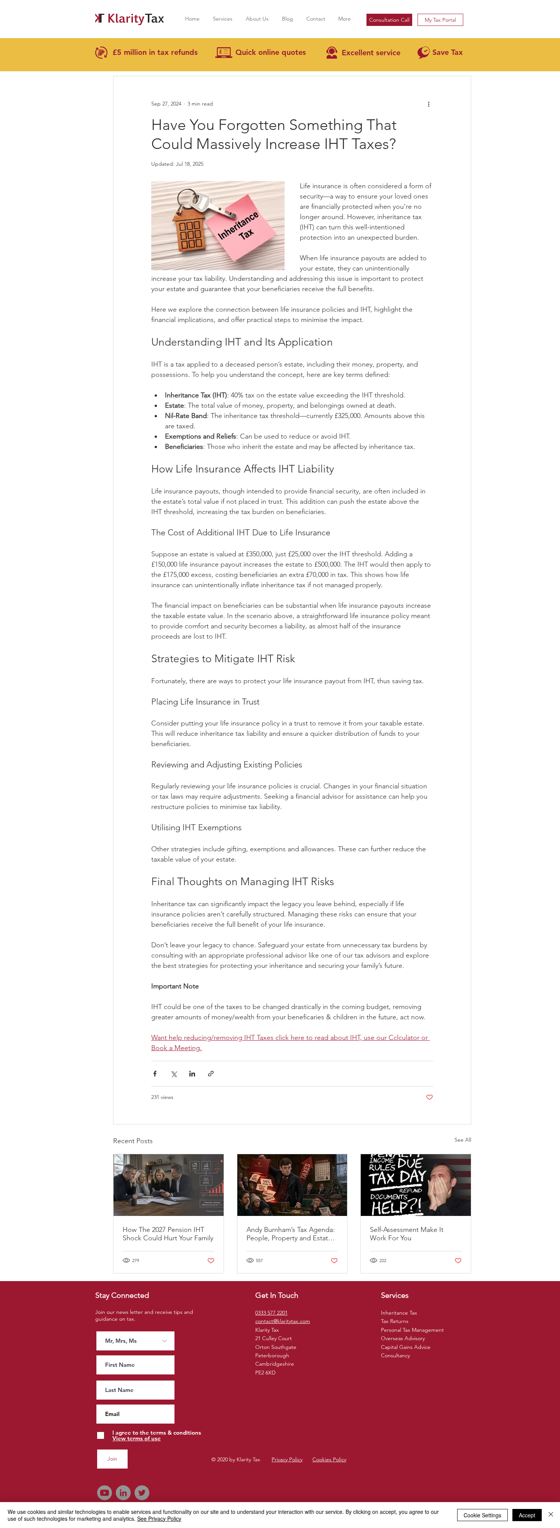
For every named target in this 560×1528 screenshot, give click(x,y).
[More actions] (428, 103)
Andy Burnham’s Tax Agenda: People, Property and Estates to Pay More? (290, 1233)
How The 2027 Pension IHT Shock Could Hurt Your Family (168, 1233)
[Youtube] (104, 1492)
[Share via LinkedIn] (192, 1073)
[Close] (550, 1515)
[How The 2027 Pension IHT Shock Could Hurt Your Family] (169, 1185)
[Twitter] (141, 1492)
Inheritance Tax (399, 1312)
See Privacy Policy (159, 1518)
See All (462, 1139)
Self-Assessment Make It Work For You (406, 1233)
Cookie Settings (482, 1515)
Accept (527, 1515)
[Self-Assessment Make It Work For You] (416, 1185)
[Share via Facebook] (154, 1073)
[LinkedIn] (123, 1492)
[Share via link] (210, 1073)
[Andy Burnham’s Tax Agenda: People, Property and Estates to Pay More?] (292, 1185)
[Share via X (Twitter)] (173, 1073)
